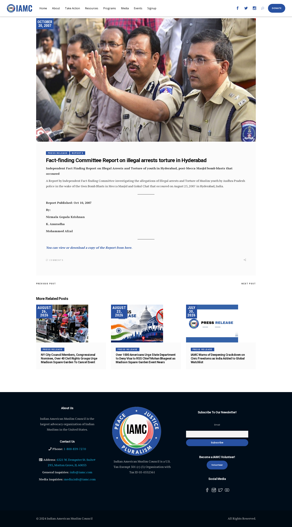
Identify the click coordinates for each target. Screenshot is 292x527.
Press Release (58, 153)
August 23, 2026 (119, 311)
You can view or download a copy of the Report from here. (89, 248)
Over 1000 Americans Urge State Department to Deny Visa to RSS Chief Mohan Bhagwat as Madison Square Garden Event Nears (146, 358)
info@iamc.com (81, 472)
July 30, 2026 (191, 311)
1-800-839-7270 (75, 449)
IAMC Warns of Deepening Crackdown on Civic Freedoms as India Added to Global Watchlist (218, 358)
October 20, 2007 (45, 24)
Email (217, 424)
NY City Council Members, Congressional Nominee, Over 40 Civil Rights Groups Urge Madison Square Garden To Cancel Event (69, 358)
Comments (55, 260)
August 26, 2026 (44, 311)
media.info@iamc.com (80, 479)
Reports (77, 153)
